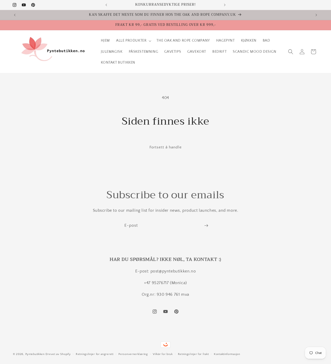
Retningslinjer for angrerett (95, 353)
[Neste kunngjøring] (224, 5)
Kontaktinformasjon (227, 353)
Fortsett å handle (165, 147)
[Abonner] (206, 225)
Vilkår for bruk (163, 353)
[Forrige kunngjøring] (106, 5)
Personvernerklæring (133, 353)
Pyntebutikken (35, 354)
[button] (133, 40)
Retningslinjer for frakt (193, 353)
